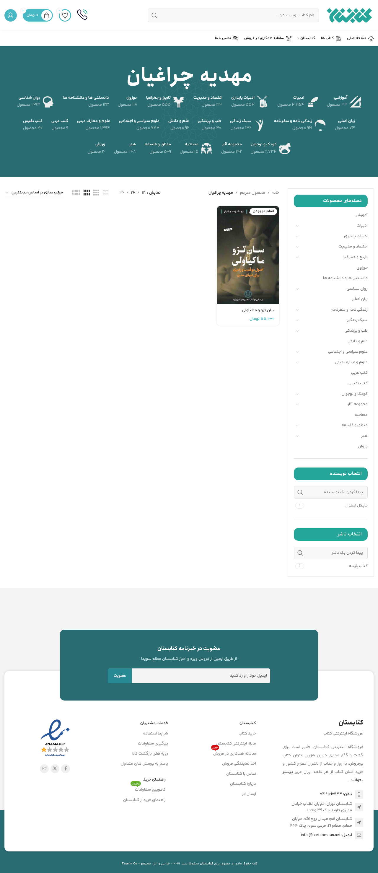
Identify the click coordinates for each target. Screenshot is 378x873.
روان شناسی (357, 289)
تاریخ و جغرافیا (355, 257)
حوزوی (362, 268)
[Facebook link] (65, 768)
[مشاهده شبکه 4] (87, 193)
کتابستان (247, 723)
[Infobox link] (82, 15)
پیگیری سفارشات (153, 743)
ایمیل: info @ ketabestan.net (326, 835)
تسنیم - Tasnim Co (136, 863)
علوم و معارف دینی (351, 362)
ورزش (363, 446)
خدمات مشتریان (154, 723)
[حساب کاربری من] (10, 15)
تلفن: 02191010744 (336, 794)
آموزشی (361, 215)
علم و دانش (358, 341)
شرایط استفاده (155, 733)
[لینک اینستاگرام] (44, 768)
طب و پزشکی (356, 331)
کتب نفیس (358, 383)
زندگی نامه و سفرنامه (349, 310)
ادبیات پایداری (356, 236)
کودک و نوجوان (355, 394)
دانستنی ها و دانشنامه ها (345, 278)
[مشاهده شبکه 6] (76, 193)
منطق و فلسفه (355, 425)
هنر (364, 436)
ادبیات (362, 225)
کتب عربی (359, 372)
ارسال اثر (249, 794)
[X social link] (54, 768)
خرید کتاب (247, 733)
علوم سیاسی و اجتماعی (348, 351)
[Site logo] (349, 15)
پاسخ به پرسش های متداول (144, 763)
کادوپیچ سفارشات (149, 789)
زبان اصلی (360, 299)
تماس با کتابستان (241, 774)
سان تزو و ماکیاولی (258, 310)
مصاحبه (361, 415)
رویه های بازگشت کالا (150, 753)
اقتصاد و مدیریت (353, 246)
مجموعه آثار (358, 404)
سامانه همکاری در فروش (234, 753)
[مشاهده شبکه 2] (105, 193)
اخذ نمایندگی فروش (239, 763)
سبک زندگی (357, 320)
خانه (275, 193)
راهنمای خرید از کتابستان (144, 800)
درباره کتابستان (243, 784)
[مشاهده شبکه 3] (96, 193)
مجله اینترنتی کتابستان (236, 743)
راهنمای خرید (154, 779)
